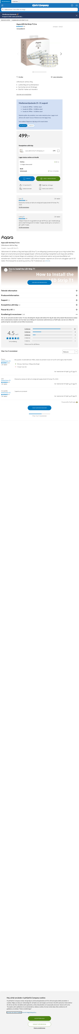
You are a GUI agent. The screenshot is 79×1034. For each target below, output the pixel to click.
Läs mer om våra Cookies (14, 1012)
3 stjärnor (27, 335)
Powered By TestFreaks (68, 402)
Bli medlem (23, 125)
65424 (47, 261)
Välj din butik (23, 171)
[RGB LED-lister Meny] (11, 20)
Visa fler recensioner (39, 408)
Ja (69, 371)
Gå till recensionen (24, 207)
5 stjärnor (27, 329)
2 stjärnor (27, 338)
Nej (74, 371)
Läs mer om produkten (23, 94)
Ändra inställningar (39, 1028)
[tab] (5, 1)
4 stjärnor (27, 332)
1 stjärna (27, 341)
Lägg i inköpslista (58, 77)
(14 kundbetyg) (20, 28)
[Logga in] (72, 5)
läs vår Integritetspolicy (29, 1012)
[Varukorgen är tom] (76, 5)
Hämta (28, 178)
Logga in (31, 125)
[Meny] (2, 5)
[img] (61, 53)
